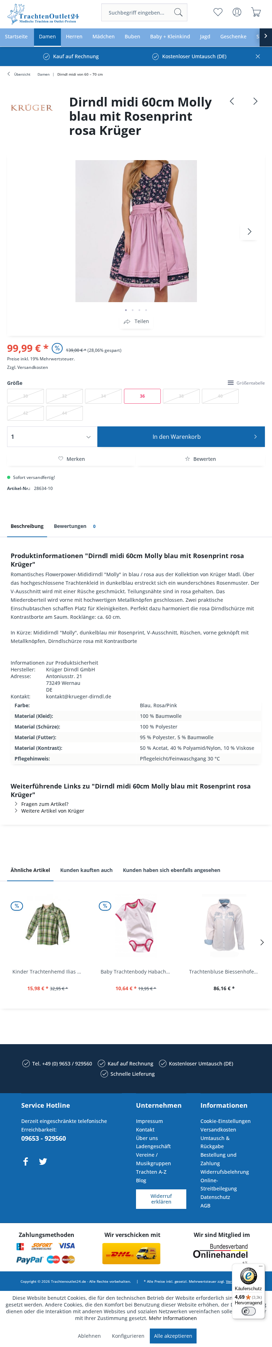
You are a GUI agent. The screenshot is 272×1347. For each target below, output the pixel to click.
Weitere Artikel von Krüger (52, 810)
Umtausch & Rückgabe (215, 1142)
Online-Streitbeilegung (218, 1184)
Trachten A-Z (151, 1171)
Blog (141, 1180)
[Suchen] (178, 12)
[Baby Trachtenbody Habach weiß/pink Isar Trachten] (136, 925)
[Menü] (260, 1268)
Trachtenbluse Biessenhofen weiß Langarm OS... (226, 971)
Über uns (147, 1138)
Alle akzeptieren (173, 1335)
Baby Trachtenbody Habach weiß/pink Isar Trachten (138, 971)
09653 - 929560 (43, 1138)
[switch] (249, 1311)
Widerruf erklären (161, 1199)
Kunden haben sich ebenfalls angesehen (171, 870)
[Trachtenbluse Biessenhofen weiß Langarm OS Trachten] (224, 925)
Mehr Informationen (173, 1318)
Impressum (149, 1121)
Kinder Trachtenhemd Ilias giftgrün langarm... (49, 971)
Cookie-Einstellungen (225, 1121)
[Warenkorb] (256, 12)
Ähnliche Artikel (30, 870)
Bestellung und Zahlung (218, 1159)
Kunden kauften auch (86, 870)
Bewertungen (75, 526)
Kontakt (145, 1129)
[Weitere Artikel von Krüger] (32, 107)
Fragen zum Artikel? (44, 804)
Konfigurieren (128, 1335)
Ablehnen (89, 1335)
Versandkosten (32, 367)
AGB (205, 1205)
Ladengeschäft (153, 1146)
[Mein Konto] (237, 12)
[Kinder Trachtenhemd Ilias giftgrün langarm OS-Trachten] (47, 925)
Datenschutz (215, 1197)
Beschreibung (27, 526)
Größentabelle (251, 383)
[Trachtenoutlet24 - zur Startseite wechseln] (43, 14)
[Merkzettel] (218, 12)
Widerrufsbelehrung (224, 1171)
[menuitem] (144, 12)
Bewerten (204, 459)
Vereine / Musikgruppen (153, 1159)
